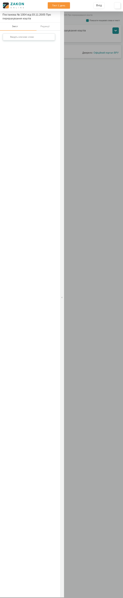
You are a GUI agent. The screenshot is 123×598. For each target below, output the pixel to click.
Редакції (45, 26)
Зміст (15, 26)
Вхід (99, 5)
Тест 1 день (58, 5)
